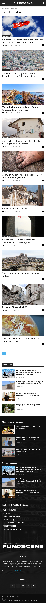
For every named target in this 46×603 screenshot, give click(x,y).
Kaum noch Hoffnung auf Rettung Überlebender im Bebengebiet (18, 241)
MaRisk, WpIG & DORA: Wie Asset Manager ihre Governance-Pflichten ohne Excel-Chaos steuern (28, 372)
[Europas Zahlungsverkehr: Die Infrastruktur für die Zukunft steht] (8, 396)
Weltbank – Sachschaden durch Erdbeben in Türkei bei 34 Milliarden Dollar (22, 41)
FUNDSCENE (5, 45)
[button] (4, 599)
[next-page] (17, 353)
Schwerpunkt (6, 70)
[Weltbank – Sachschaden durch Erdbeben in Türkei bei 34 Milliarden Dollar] (23, 26)
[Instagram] (28, 586)
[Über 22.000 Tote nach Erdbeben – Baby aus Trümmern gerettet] (23, 161)
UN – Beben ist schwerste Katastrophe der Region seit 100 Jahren (21, 142)
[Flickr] (23, 586)
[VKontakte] (33, 586)
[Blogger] (12, 586)
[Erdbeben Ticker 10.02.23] (23, 195)
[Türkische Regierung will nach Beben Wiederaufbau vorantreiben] (23, 94)
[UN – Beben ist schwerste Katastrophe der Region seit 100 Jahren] (23, 128)
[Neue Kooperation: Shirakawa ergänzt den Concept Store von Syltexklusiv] (8, 385)
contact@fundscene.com (19, 571)
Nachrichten (6, 36)
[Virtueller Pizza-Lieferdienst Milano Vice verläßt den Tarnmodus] (8, 441)
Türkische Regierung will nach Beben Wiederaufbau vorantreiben (20, 108)
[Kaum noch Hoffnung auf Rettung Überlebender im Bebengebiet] (23, 226)
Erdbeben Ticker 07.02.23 (14, 307)
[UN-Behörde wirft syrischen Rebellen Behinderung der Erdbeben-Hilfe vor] (23, 60)
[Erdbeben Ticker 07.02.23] (23, 294)
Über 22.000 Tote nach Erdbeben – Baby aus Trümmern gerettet (22, 176)
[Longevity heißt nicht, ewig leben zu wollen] (8, 408)
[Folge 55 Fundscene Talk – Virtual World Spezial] (8, 452)
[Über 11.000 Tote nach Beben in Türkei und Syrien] (23, 260)
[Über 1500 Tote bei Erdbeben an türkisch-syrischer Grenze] (23, 325)
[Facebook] (18, 586)
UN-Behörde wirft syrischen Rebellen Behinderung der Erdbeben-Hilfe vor (20, 74)
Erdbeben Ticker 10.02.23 (14, 208)
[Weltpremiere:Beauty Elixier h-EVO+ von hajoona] (8, 429)
